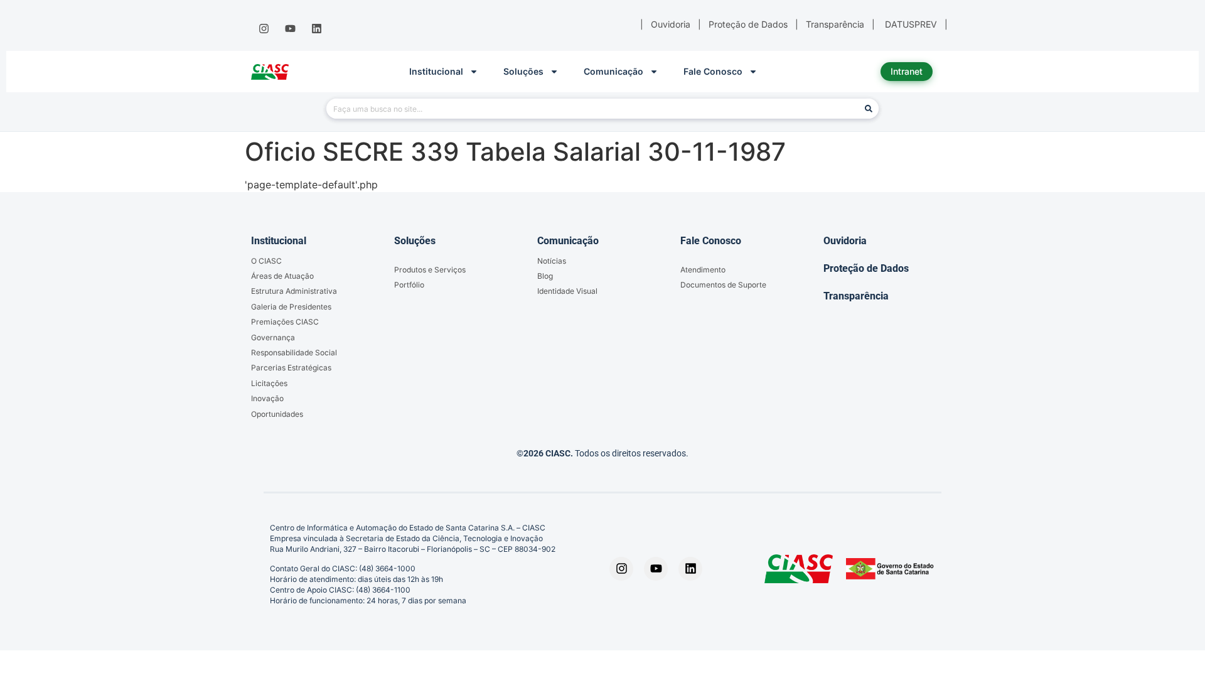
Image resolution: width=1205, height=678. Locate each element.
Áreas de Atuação (282, 276)
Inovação (267, 398)
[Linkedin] (317, 29)
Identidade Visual (567, 291)
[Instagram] (263, 29)
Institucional (436, 71)
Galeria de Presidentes (291, 306)
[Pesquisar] (869, 109)
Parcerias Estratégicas (291, 367)
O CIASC (266, 261)
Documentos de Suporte (723, 284)
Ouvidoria (845, 241)
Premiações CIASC (285, 321)
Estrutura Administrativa (294, 291)
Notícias (551, 261)
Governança (273, 337)
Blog (545, 276)
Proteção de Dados (866, 268)
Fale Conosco (712, 71)
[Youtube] (290, 29)
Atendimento (703, 269)
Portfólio (409, 284)
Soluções (523, 71)
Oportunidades (277, 414)
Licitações (269, 383)
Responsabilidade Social (294, 352)
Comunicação (613, 71)
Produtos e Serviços (430, 269)
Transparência (856, 296)
